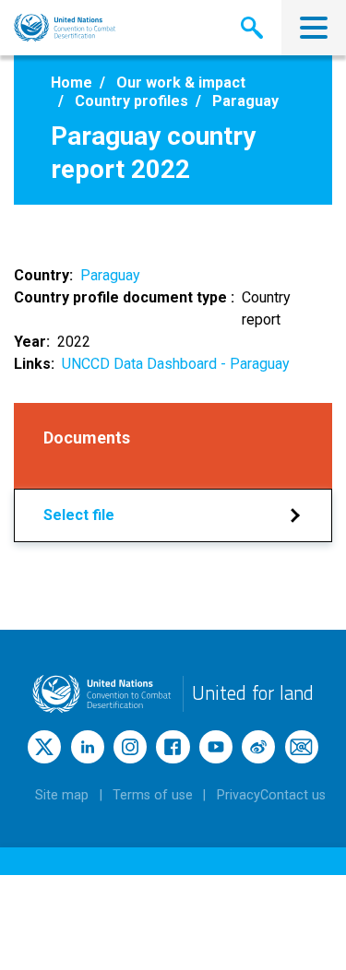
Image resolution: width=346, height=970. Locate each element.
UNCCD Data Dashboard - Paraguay (176, 364)
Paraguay (110, 275)
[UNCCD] (65, 27)
